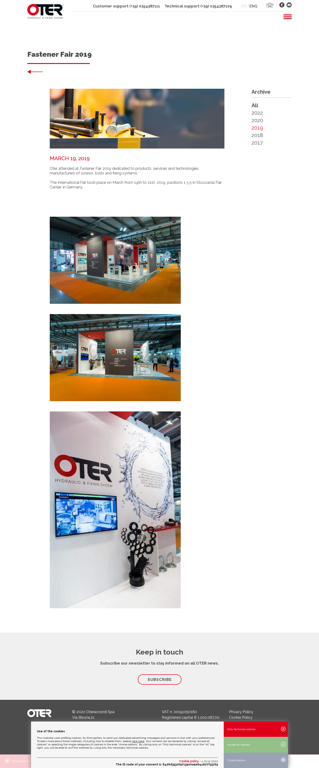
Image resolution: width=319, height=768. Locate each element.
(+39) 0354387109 (216, 6)
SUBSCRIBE (160, 679)
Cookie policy (189, 761)
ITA (244, 6)
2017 (257, 143)
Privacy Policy (241, 712)
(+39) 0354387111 (144, 6)
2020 (257, 120)
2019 (257, 128)
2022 (257, 113)
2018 (257, 135)
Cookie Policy (240, 717)
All (255, 105)
